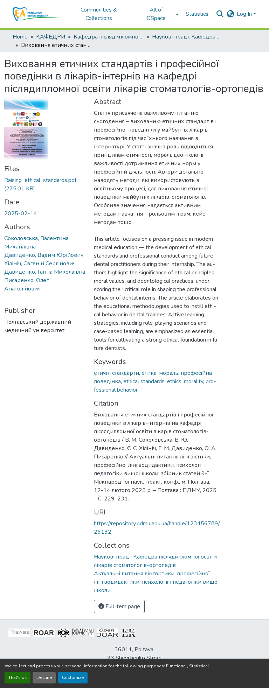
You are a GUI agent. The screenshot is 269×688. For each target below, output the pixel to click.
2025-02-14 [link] (20, 213)
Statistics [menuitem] (197, 14)
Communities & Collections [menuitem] (99, 14)
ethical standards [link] (144, 381)
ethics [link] (174, 381)
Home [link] (20, 37)
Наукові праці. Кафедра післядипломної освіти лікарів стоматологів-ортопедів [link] (187, 37)
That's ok (17, 677)
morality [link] (193, 381)
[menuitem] (158, 14)
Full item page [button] (122, 606)
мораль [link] (168, 373)
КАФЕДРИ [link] (50, 37)
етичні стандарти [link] (116, 373)
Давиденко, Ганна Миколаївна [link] (44, 272)
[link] (44, 184)
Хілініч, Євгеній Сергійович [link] (40, 263)
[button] (36, 14)
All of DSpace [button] (156, 14)
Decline (44, 677)
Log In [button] (245, 14)
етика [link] (149, 373)
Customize (73, 677)
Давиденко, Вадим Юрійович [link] (43, 255)
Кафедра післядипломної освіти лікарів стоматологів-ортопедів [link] (109, 37)
